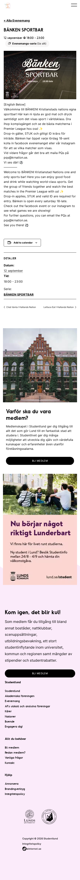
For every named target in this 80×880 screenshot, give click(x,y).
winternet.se (33, 848)
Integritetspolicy (15, 794)
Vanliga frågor (14, 757)
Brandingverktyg (15, 789)
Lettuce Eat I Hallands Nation (59, 307)
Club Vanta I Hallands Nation (21, 307)
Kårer (8, 711)
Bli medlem (40, 460)
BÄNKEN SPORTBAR (19, 294)
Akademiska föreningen (19, 696)
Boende (10, 721)
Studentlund (12, 691)
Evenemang (12, 701)
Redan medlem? (15, 752)
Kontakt (9, 763)
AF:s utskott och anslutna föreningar (27, 706)
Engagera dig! (14, 726)
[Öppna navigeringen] (74, 5)
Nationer (10, 716)
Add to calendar (23, 242)
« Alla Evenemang (17, 20)
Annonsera (11, 783)
